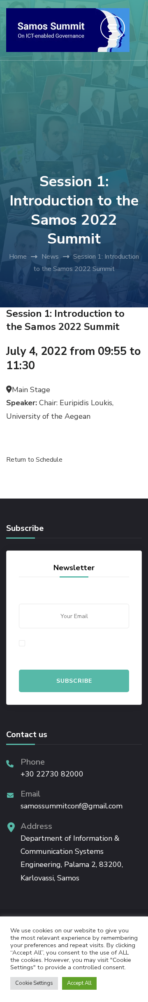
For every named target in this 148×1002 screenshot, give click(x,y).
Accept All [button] (79, 983)
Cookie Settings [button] (34, 983)
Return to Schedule (34, 459)
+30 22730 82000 (52, 774)
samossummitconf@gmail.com (72, 806)
